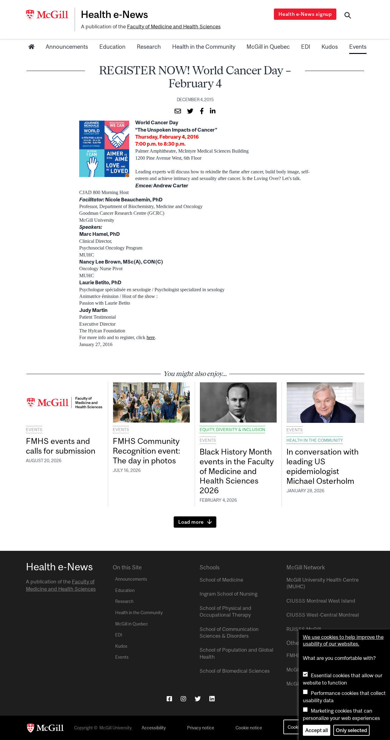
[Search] (347, 16)
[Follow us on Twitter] (198, 699)
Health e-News (114, 14)
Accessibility (154, 727)
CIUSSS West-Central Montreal (322, 615)
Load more (191, 522)
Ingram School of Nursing (228, 594)
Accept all (316, 730)
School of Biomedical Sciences (235, 671)
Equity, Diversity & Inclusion (232, 429)
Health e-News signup (305, 14)
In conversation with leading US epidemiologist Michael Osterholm (322, 466)
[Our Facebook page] (169, 699)
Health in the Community (203, 46)
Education (112, 46)
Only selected (351, 730)
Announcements (67, 46)
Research (149, 46)
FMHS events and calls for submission (60, 445)
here (151, 337)
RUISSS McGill (303, 629)
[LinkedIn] (212, 699)
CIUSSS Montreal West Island (320, 601)
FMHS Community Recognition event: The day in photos (146, 450)
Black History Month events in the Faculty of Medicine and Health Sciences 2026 (237, 471)
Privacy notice (200, 727)
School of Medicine (221, 580)
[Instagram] (183, 699)
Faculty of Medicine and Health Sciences (174, 26)
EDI (305, 46)
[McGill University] (50, 15)
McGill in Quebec (268, 46)
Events (358, 46)
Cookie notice (249, 727)
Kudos (329, 46)
